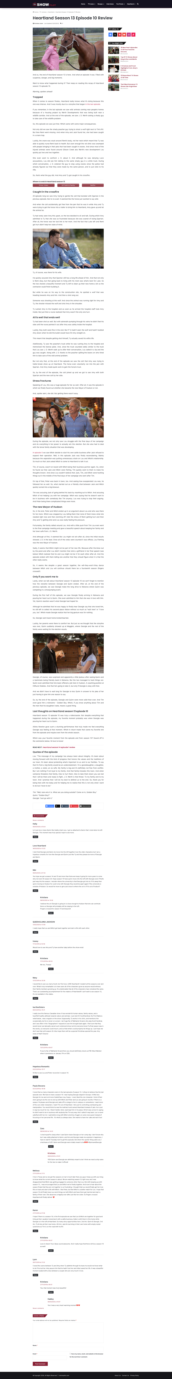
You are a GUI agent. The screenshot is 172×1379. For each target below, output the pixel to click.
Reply (35, 837)
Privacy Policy (134, 1375)
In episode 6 (38, 453)
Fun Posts (119, 4)
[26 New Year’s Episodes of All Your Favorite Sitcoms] (113, 50)
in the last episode (92, 104)
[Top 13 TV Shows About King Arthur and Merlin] (113, 60)
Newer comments (38, 820)
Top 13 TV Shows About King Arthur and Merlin (129, 58)
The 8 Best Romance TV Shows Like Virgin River (129, 85)
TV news (91, 4)
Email (35, 1354)
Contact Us (125, 1375)
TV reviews (43, 12)
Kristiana (51, 1153)
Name (35, 1345)
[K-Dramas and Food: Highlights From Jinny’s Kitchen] (113, 68)
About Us (118, 1375)
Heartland (51, 12)
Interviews (110, 4)
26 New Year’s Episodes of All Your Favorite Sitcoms (129, 50)
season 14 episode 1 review (59, 747)
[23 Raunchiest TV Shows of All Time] (113, 78)
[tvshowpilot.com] (44, 4)
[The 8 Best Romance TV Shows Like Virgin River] (113, 87)
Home (83, 4)
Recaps (100, 4)
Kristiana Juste (38, 23)
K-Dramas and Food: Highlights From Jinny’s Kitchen (129, 68)
